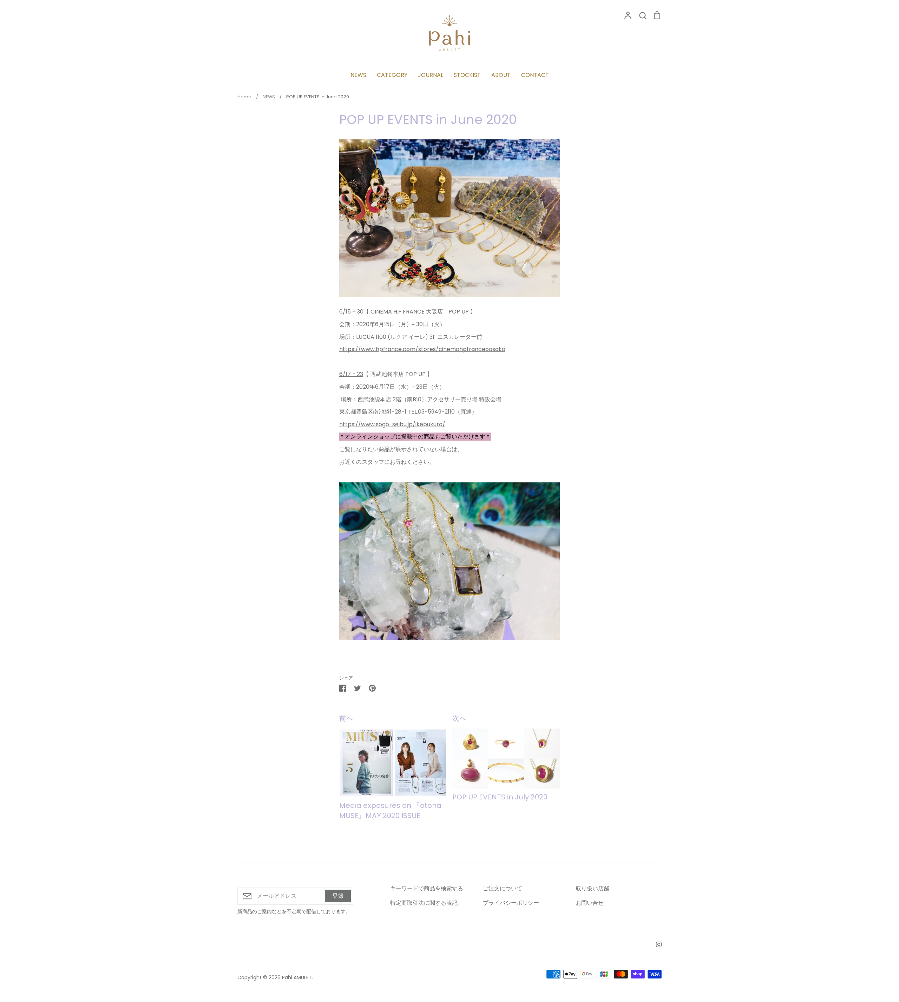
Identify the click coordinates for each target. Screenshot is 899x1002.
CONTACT (535, 75)
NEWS (358, 75)
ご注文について (502, 888)
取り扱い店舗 (592, 888)
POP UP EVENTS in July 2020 (499, 797)
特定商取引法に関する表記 (424, 903)
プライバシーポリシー (511, 903)
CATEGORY (392, 75)
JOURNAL (430, 75)
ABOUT (501, 75)
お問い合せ (590, 903)
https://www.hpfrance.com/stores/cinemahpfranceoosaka (422, 349)
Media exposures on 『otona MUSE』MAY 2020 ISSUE (390, 810)
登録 (337, 896)
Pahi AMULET (297, 977)
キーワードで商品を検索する (426, 888)
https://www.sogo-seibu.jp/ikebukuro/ (392, 424)
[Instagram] (656, 944)
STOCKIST (467, 75)
